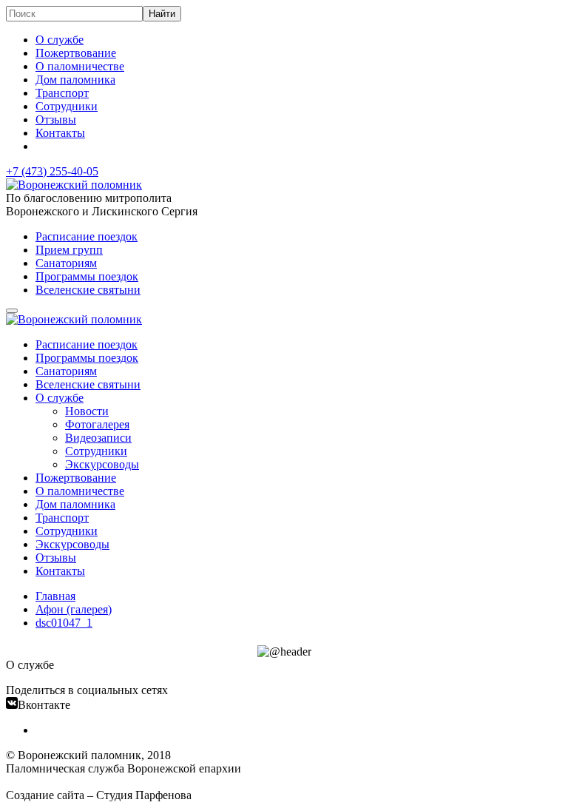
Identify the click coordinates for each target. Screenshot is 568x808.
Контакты (60, 133)
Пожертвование (76, 53)
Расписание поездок (87, 236)
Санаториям (66, 263)
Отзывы (56, 119)
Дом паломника (75, 79)
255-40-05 (52, 171)
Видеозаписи (98, 437)
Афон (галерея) (74, 609)
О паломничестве (80, 66)
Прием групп (69, 249)
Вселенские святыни (88, 289)
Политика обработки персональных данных (117, 781)
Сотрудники (67, 106)
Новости (87, 411)
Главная (55, 596)
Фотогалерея (97, 424)
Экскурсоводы (102, 464)
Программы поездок (87, 276)
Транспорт (62, 93)
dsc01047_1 (64, 622)
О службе (60, 39)
